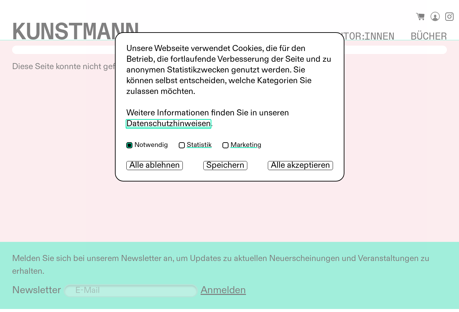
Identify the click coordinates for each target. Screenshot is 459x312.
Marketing (246, 145)
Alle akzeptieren (300, 165)
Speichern (225, 165)
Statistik (199, 145)
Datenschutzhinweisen (168, 124)
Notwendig (151, 145)
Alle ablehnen (154, 165)
